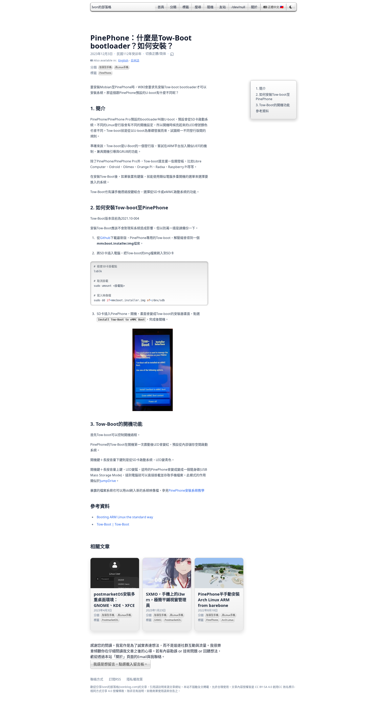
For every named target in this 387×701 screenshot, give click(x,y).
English (123, 60)
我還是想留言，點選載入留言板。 (120, 664)
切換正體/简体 (156, 53)
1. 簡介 (261, 88)
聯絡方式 (96, 679)
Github (105, 238)
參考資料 (262, 111)
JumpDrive (108, 481)
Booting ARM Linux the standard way (125, 517)
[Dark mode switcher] (290, 7)
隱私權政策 (135, 679)
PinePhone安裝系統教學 (186, 490)
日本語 (135, 60)
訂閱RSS (115, 679)
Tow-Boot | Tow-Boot (113, 524)
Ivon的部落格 (101, 7)
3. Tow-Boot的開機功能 (273, 105)
